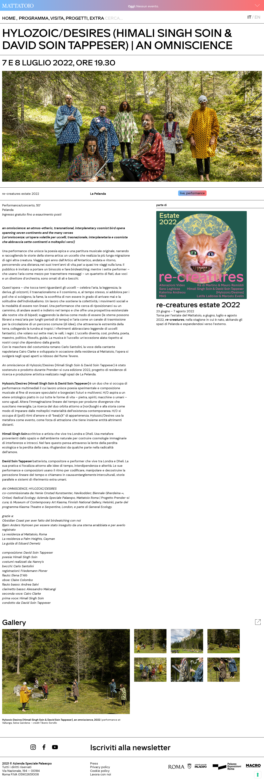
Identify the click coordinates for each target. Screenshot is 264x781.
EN (257, 17)
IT (249, 17)
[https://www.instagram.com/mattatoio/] (33, 747)
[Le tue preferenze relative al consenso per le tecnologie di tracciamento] (257, 774)
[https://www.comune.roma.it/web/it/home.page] (179, 767)
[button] (257, 5)
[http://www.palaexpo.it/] (200, 767)
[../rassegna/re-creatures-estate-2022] (201, 255)
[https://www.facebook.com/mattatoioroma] (44, 747)
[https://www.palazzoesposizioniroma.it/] (226, 767)
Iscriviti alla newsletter (130, 747)
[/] (18, 5)
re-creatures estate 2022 (198, 304)
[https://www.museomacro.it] (253, 767)
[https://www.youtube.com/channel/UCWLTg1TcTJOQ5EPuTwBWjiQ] (55, 747)
